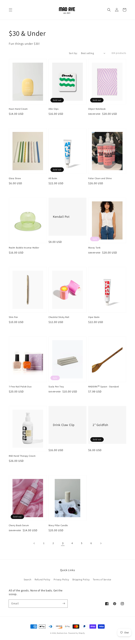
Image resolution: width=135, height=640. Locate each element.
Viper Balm (94, 317)
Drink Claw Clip (64, 425)
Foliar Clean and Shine (100, 178)
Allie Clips (54, 108)
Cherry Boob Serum (19, 525)
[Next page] (101, 543)
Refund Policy (42, 579)
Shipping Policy (81, 579)
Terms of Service (102, 579)
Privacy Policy (61, 579)
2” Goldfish (100, 425)
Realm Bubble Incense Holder (24, 247)
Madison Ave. (62, 633)
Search (27, 579)
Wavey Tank (94, 247)
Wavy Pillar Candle (58, 525)
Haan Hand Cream (18, 108)
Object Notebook (97, 108)
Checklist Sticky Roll (59, 317)
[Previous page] (34, 543)
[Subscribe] (64, 603)
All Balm (53, 178)
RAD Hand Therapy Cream (22, 455)
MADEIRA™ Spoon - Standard (103, 386)
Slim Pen (13, 317)
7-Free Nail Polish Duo (20, 386)
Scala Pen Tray (56, 386)
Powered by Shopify (76, 633)
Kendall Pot (61, 217)
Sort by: (73, 53)
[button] (10, 10)
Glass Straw (15, 178)
